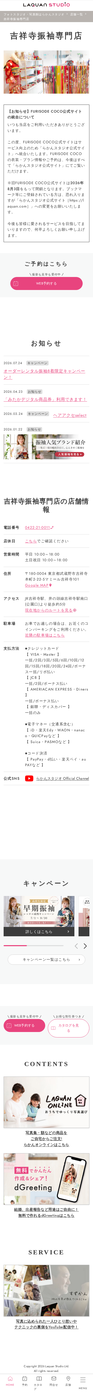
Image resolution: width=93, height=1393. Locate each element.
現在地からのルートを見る (49, 610)
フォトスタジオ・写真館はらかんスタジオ (34, 14)
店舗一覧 (76, 14)
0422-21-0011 (37, 527)
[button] (85, 946)
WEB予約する (46, 283)
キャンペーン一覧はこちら (47, 959)
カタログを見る (68, 1028)
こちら (31, 541)
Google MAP (37, 585)
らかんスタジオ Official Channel (62, 778)
